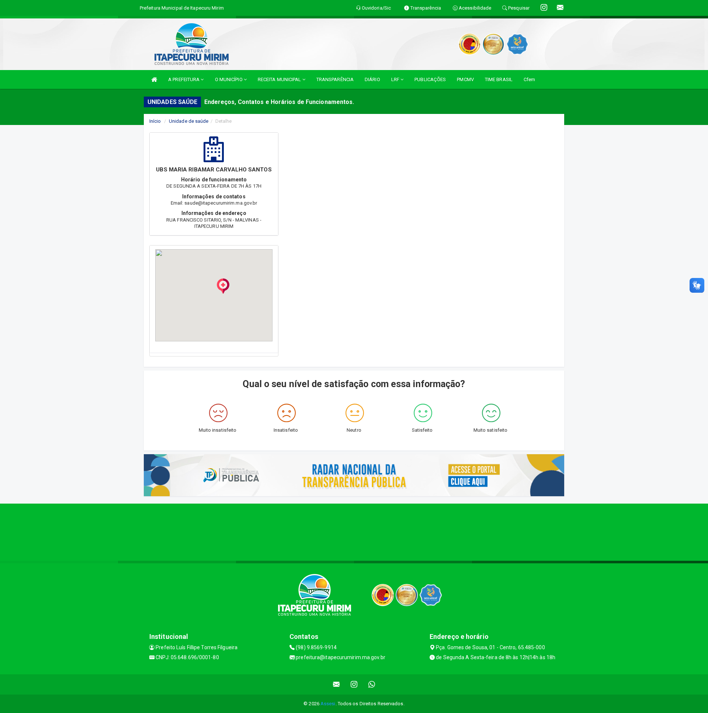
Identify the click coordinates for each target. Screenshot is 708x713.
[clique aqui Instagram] (354, 684)
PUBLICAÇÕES (430, 79)
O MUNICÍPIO (229, 79)
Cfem (529, 79)
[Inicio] (154, 79)
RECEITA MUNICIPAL (280, 79)
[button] (223, 286)
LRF (395, 79)
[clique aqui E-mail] (336, 684)
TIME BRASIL (499, 79)
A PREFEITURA (184, 79)
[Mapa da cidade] (354, 531)
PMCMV (465, 79)
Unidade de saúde (189, 121)
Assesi (328, 703)
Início (155, 121)
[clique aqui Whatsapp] (371, 684)
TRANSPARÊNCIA (335, 79)
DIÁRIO (372, 79)
